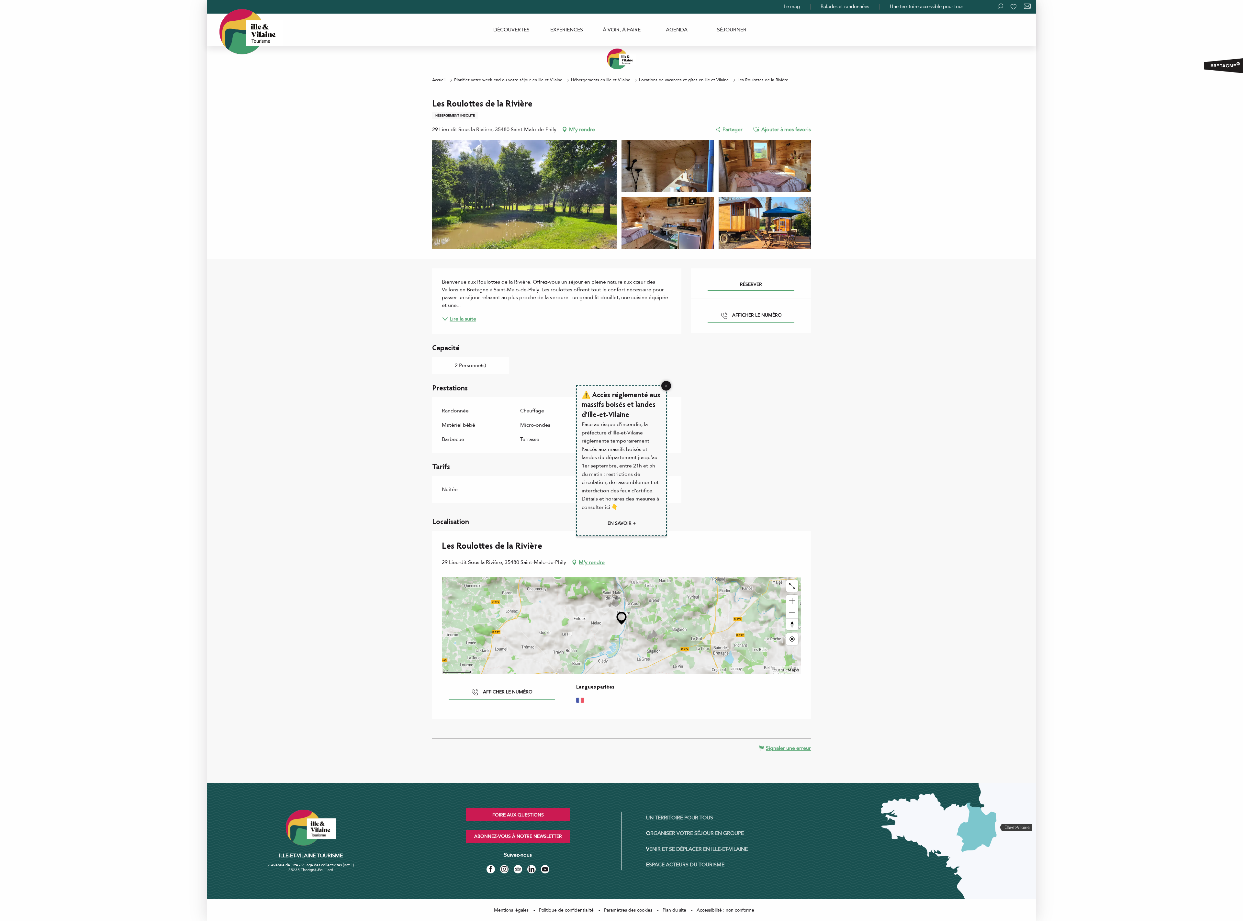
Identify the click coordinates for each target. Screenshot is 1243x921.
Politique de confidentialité (566, 910)
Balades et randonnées (845, 6)
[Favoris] (1014, 7)
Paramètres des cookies (628, 910)
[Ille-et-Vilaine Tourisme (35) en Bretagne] (621, 59)
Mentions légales (511, 910)
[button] (756, 129)
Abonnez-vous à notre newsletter (518, 836)
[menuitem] (511, 30)
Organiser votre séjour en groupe (695, 833)
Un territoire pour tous (679, 817)
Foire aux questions (518, 815)
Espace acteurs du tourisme (685, 864)
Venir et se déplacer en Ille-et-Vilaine (697, 849)
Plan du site (674, 910)
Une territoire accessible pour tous (926, 6)
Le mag (792, 6)
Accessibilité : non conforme (725, 910)
